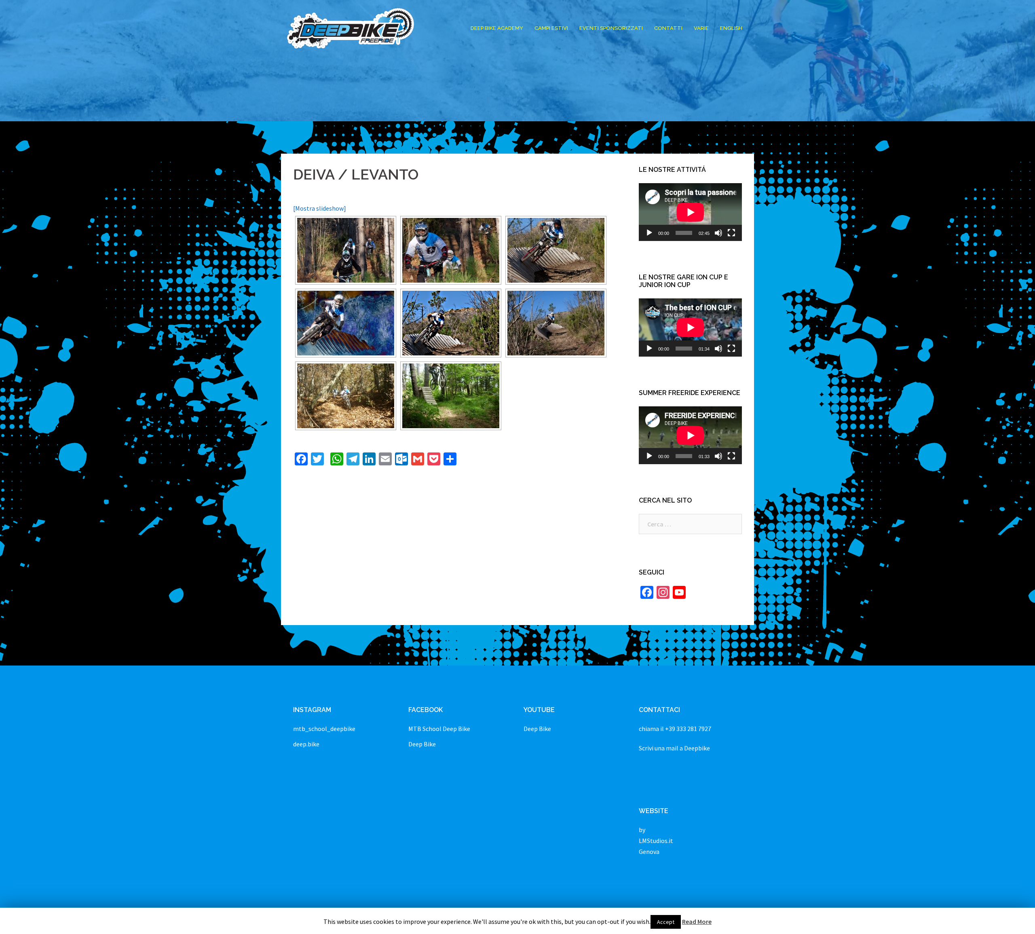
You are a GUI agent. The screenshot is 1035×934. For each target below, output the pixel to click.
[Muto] (718, 233)
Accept (665, 922)
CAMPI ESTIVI (551, 28)
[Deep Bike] (350, 27)
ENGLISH (731, 28)
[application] (690, 212)
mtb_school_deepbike (324, 729)
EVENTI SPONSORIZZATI (611, 28)
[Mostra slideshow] (319, 208)
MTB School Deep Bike (439, 729)
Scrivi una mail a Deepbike (674, 748)
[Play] (649, 233)
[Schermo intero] (731, 233)
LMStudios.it (656, 841)
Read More (697, 921)
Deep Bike (422, 744)
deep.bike (306, 744)
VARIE (701, 28)
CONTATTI (668, 28)
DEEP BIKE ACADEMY (497, 28)
